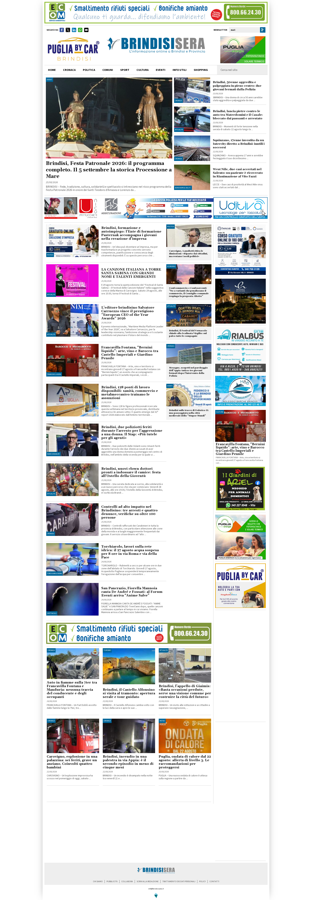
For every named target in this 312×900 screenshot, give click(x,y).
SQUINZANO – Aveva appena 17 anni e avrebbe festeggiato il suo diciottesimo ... (238, 157)
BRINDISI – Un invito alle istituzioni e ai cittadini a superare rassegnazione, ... (184, 706)
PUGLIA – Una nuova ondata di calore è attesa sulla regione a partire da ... (183, 777)
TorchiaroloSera (54, 573)
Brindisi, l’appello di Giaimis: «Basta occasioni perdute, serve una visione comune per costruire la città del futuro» (185, 691)
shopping (201, 70)
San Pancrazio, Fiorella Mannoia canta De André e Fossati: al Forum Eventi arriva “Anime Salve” (131, 592)
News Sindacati (53, 454)
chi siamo (98, 881)
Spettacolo (52, 613)
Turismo (107, 650)
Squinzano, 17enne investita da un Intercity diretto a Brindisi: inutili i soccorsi (239, 143)
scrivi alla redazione (148, 881)
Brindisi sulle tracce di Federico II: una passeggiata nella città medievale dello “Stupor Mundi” (189, 413)
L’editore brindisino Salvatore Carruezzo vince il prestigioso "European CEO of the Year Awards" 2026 (127, 313)
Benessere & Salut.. (183, 188)
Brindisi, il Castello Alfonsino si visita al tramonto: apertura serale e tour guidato (129, 693)
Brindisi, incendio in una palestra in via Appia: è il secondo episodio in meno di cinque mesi (128, 762)
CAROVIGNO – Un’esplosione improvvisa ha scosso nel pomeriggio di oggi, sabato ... (70, 777)
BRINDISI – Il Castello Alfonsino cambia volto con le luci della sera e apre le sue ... (128, 706)
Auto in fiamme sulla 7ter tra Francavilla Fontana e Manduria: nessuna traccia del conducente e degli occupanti (72, 689)
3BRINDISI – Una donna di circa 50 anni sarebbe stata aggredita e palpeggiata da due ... (238, 99)
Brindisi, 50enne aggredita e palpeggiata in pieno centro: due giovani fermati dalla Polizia (237, 85)
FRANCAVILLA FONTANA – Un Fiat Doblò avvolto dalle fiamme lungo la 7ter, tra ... (72, 706)
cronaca (69, 70)
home (52, 70)
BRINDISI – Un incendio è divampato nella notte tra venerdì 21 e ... (128, 777)
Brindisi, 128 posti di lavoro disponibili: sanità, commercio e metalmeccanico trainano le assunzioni (129, 392)
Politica (170, 226)
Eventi (160, 70)
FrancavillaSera (54, 374)
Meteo (162, 721)
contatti (214, 881)
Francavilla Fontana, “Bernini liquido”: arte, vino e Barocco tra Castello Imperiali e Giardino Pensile (129, 352)
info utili (180, 70)
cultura (142, 70)
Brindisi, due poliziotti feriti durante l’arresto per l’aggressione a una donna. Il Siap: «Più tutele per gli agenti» (131, 432)
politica (89, 70)
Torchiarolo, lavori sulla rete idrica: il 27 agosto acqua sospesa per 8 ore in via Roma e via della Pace (130, 552)
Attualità (179, 130)
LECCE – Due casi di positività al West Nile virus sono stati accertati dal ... (238, 186)
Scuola (50, 255)
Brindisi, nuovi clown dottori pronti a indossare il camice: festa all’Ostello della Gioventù (131, 472)
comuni (107, 70)
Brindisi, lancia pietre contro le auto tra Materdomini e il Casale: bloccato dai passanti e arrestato (238, 114)
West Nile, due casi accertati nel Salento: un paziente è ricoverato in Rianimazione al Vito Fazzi (238, 172)
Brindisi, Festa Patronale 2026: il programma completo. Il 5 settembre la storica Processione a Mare (109, 170)
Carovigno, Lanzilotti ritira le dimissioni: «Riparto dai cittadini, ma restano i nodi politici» (188, 254)
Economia (171, 266)
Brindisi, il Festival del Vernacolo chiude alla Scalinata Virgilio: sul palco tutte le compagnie (188, 333)
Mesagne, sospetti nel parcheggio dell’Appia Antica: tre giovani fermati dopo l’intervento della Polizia (188, 371)
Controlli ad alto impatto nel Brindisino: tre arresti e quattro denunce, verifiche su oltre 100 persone (129, 512)
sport (124, 70)
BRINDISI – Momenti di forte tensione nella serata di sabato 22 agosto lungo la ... (235, 128)
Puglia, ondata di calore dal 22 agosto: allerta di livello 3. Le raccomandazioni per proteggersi (185, 762)
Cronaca (178, 100)
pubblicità (112, 881)
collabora (127, 881)
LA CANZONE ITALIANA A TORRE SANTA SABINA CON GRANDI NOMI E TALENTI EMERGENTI (131, 273)
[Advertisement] (89, 794)
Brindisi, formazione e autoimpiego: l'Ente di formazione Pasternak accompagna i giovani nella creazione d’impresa (131, 233)
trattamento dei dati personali (178, 881)
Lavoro (50, 414)
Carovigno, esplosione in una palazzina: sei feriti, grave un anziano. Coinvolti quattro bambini (72, 762)
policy (202, 881)
